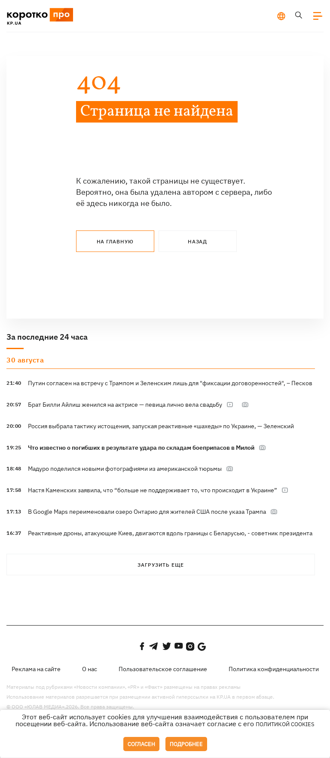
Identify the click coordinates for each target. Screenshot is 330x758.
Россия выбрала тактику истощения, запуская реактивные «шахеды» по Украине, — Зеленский (161, 426)
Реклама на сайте (36, 669)
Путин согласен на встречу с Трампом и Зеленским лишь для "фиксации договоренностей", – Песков (170, 383)
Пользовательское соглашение (163, 669)
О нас (89, 669)
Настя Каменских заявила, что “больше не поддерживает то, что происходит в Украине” (152, 490)
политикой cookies (285, 724)
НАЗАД (198, 241)
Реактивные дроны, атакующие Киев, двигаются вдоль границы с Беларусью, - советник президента (170, 533)
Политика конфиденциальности (274, 669)
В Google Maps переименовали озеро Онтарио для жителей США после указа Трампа (147, 512)
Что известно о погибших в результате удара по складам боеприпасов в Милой (141, 447)
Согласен (141, 744)
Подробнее (186, 744)
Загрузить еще (161, 565)
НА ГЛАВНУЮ (115, 241)
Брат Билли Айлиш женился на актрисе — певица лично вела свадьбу (125, 404)
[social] (142, 646)
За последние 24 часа (47, 337)
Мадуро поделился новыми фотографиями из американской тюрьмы (125, 469)
